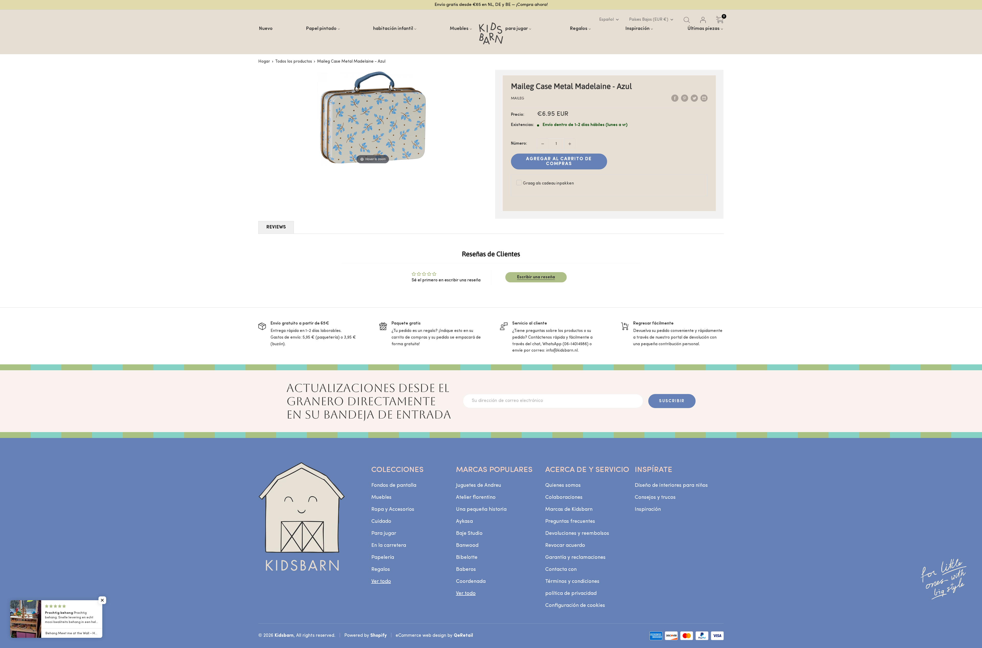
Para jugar (383, 533)
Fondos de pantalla (393, 485)
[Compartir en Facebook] (674, 98)
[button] (102, 600)
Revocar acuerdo (565, 545)
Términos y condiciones (572, 581)
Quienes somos (563, 485)
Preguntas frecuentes (570, 521)
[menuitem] (265, 28)
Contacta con (561, 569)
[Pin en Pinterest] (684, 98)
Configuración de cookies (575, 605)
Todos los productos (293, 62)
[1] (569, 143)
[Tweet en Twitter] (694, 98)
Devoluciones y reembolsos (577, 533)
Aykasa (464, 521)
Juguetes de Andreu (478, 485)
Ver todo (381, 581)
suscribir (672, 401)
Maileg (517, 98)
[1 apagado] (542, 143)
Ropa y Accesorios (392, 509)
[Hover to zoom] (372, 117)
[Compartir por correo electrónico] (704, 98)
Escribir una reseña (536, 277)
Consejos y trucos (655, 497)
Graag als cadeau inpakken (548, 183)
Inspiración (648, 509)
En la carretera (388, 545)
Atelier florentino (476, 497)
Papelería (382, 557)
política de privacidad (571, 593)
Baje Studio (469, 533)
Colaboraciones (564, 497)
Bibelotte (466, 557)
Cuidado (381, 521)
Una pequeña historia (481, 509)
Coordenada (471, 581)
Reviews (276, 227)
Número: (519, 144)
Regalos (380, 569)
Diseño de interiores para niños (671, 485)
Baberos (466, 569)
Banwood (467, 545)
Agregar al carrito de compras (559, 161)
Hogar (264, 62)
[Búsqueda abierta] (687, 20)
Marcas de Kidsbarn (569, 509)
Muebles (381, 497)
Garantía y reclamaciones (575, 557)
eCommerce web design (421, 635)
